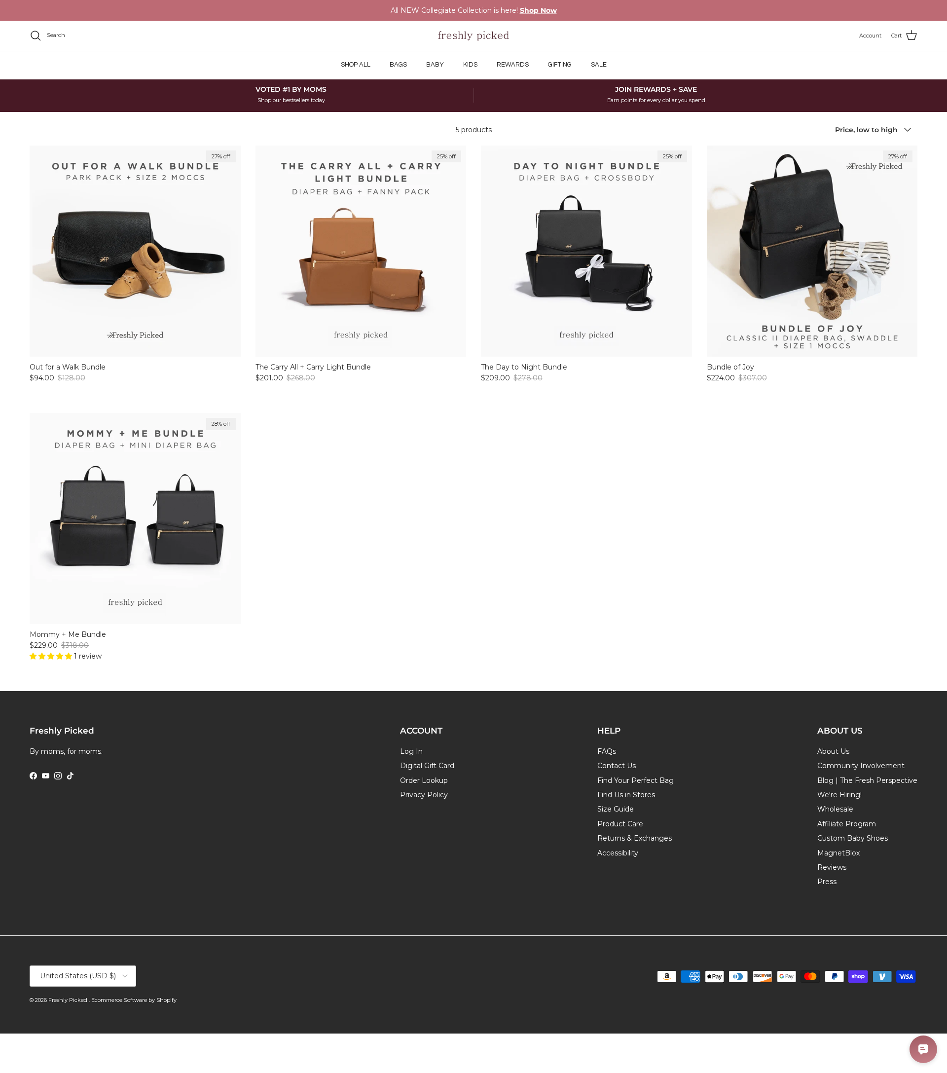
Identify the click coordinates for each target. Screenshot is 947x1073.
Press (827, 881)
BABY (435, 64)
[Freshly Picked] (473, 36)
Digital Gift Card (427, 765)
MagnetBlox (838, 853)
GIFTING (560, 64)
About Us (833, 751)
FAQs (606, 751)
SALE (599, 64)
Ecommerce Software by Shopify (134, 1000)
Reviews (831, 867)
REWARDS (513, 64)
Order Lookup (424, 780)
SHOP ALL (355, 64)
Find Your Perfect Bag (635, 780)
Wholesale (835, 809)
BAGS (398, 64)
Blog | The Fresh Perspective (867, 780)
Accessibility (617, 853)
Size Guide (615, 809)
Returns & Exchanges (634, 838)
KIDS (470, 64)
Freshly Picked (68, 1000)
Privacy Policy (424, 794)
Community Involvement (861, 765)
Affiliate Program (846, 823)
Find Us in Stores (626, 794)
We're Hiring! (839, 794)
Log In (411, 751)
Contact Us (616, 765)
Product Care (620, 823)
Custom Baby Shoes (852, 838)
